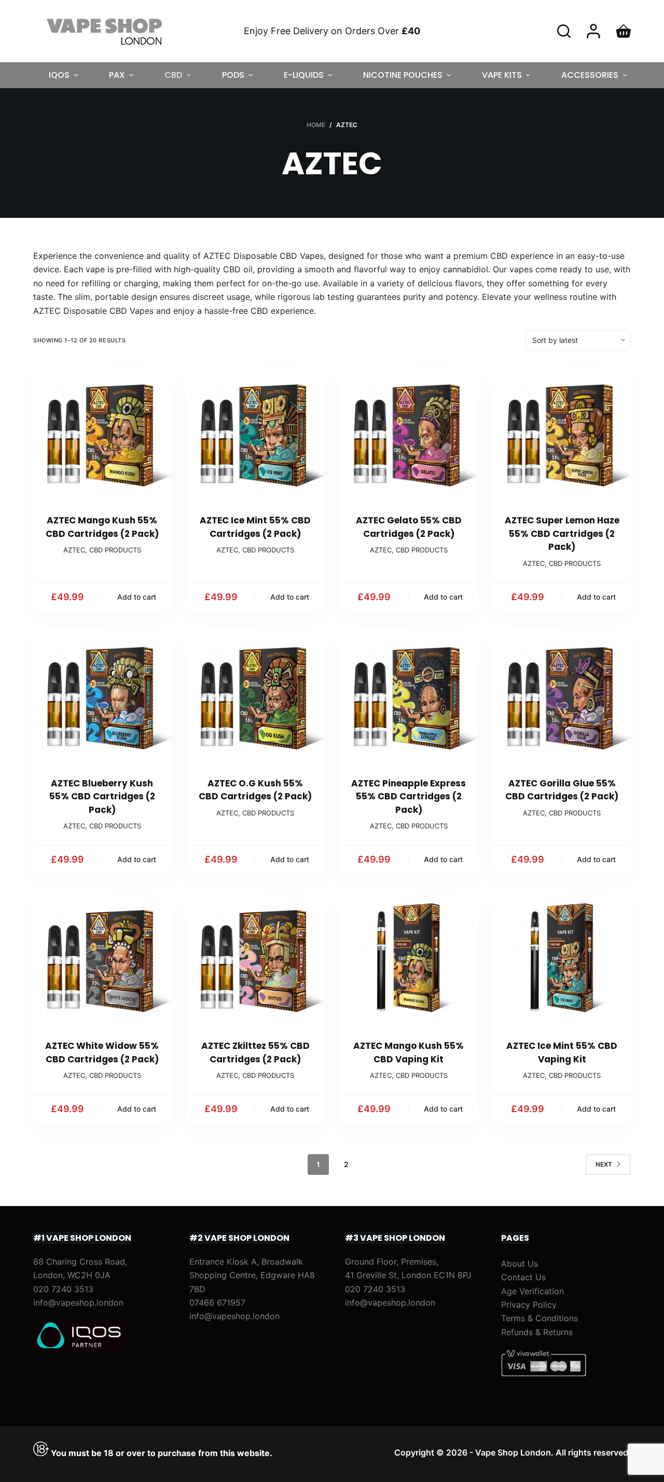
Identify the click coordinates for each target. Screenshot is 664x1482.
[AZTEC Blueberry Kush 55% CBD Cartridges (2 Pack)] (102, 695)
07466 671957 (217, 1302)
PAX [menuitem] (117, 75)
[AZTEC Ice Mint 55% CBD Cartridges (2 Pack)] (256, 433)
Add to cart (136, 596)
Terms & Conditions (539, 1318)
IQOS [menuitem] (59, 75)
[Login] (593, 31)
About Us (519, 1263)
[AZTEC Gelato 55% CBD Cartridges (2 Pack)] (409, 433)
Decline (100, 1452)
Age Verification (532, 1291)
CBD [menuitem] (173, 75)
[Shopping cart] (623, 31)
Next (604, 1164)
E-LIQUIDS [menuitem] (304, 75)
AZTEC (74, 550)
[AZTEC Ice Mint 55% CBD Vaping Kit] (562, 958)
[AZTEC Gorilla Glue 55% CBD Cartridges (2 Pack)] (562, 695)
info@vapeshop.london (78, 1302)
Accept (50, 1452)
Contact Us (523, 1277)
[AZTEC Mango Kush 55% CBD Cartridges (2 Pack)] (102, 433)
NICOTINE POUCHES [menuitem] (402, 75)
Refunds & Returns (537, 1332)
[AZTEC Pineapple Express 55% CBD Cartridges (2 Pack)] (409, 695)
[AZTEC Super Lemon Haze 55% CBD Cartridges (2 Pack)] (562, 433)
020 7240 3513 (63, 1289)
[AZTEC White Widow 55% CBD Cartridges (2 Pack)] (102, 958)
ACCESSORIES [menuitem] (589, 75)
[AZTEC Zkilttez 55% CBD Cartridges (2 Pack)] (256, 958)
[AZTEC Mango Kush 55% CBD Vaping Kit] (409, 958)
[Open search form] (564, 31)
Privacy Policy (529, 1304)
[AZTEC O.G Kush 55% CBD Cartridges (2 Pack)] (256, 695)
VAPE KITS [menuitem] (502, 75)
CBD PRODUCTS (115, 550)
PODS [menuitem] (233, 75)
